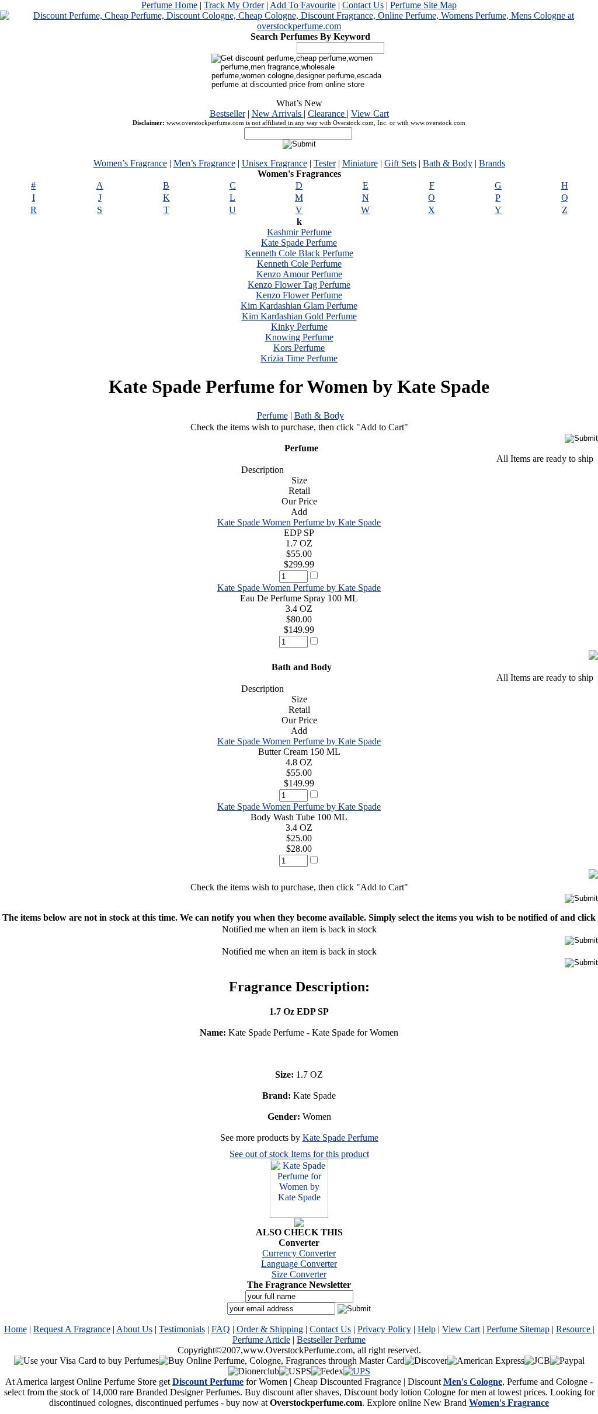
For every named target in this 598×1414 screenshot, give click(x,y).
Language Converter (299, 1264)
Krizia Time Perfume (299, 358)
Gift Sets (400, 163)
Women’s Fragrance (130, 163)
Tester (325, 163)
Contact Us (363, 5)
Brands (492, 163)
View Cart (370, 114)
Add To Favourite (303, 5)
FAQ (220, 1329)
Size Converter (299, 1274)
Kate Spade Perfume (299, 243)
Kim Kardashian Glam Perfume (299, 306)
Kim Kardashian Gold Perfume (299, 316)
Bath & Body (447, 163)
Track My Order (234, 5)
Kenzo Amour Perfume (299, 274)
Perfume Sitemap (518, 1329)
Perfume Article (261, 1340)
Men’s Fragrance (204, 163)
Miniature (360, 163)
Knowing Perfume (299, 337)
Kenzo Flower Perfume (299, 295)
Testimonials (182, 1329)
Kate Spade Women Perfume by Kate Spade (299, 522)
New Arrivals (278, 114)
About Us (134, 1329)
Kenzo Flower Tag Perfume (299, 285)
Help (427, 1329)
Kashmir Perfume (299, 232)
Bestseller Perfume (331, 1340)
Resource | (575, 1329)
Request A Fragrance (71, 1329)
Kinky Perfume (299, 327)
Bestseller (227, 114)
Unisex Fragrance (274, 163)
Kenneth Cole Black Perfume (299, 253)
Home (15, 1329)
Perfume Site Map (423, 5)
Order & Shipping (270, 1329)
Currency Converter (299, 1253)
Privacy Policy (384, 1329)
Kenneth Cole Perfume (299, 264)
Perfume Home (169, 5)
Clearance (327, 114)
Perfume (272, 415)
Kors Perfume (299, 348)
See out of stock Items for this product (299, 1154)
